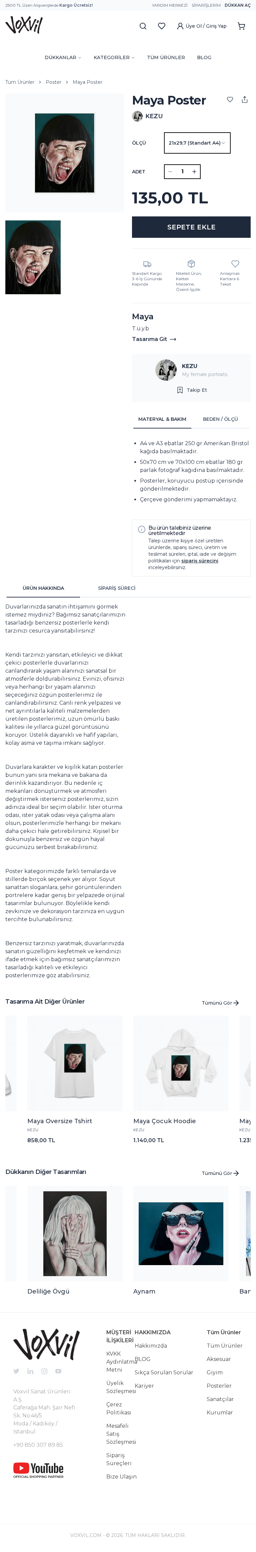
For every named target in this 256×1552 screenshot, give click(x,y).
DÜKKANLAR (60, 57)
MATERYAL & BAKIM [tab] (162, 419)
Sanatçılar (220, 1399)
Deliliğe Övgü (48, 1291)
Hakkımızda (151, 1346)
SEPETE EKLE (191, 227)
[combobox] (197, 143)
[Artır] (194, 171)
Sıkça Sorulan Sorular (164, 1372)
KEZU (189, 366)
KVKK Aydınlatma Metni (121, 1362)
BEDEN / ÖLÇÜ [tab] (220, 419)
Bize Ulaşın (121, 1477)
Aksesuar (219, 1359)
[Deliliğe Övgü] (75, 1233)
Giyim (215, 1372)
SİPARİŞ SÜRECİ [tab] (116, 588)
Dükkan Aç (238, 5)
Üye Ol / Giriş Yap (206, 26)
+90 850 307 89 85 (38, 1445)
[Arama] (143, 26)
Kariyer (144, 1386)
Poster (53, 82)
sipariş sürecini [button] (199, 561)
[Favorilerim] (161, 26)
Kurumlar (220, 1412)
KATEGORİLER (112, 57)
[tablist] (191, 419)
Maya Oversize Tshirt (59, 1121)
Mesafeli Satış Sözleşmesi (121, 1434)
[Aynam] (181, 1233)
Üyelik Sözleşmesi (121, 1387)
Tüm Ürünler (19, 82)
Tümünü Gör (217, 1003)
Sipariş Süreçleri (119, 1459)
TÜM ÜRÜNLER (166, 57)
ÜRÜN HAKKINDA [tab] (43, 588)
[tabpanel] (191, 471)
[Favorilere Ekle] (230, 100)
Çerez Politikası (118, 1408)
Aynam (144, 1291)
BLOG (204, 57)
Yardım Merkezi (170, 5)
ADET (138, 172)
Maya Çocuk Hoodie (164, 1121)
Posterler (219, 1386)
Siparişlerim (206, 5)
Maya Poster (87, 82)
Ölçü (139, 143)
